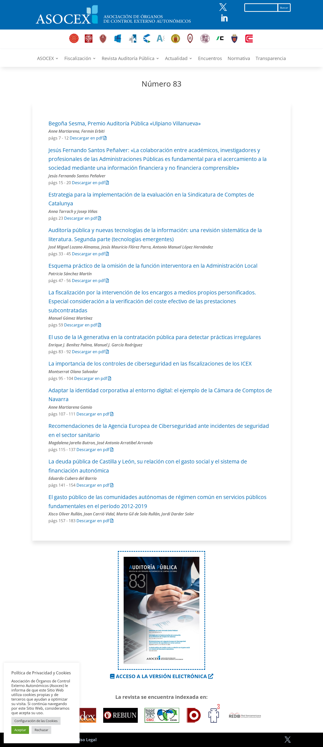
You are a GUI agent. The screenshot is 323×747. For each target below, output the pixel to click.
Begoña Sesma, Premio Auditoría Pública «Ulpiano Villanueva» (124, 123)
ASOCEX (45, 59)
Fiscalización (77, 59)
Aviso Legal (85, 739)
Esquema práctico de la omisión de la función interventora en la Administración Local (152, 265)
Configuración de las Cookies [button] (36, 720)
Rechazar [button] (41, 730)
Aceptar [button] (20, 730)
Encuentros (210, 59)
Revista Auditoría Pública (128, 59)
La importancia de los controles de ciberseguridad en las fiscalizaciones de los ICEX (150, 363)
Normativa (239, 59)
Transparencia (271, 59)
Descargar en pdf (86, 138)
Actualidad (176, 59)
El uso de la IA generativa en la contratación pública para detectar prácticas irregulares (154, 337)
